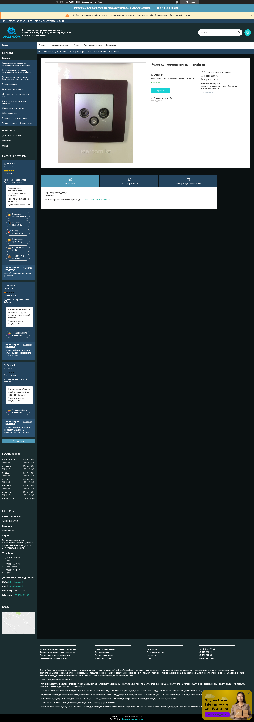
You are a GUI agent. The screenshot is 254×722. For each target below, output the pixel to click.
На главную (152, 649)
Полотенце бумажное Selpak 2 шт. (18, 200)
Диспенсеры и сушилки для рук (15, 95)
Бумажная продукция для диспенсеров (57, 652)
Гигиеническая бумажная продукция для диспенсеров (16, 64)
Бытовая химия (9, 84)
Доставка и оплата (93, 45)
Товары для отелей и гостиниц (17, 123)
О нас (76, 45)
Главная (42, 45)
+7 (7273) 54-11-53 (207, 649)
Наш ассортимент (59, 45)
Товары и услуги (50, 51)
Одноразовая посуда (12, 89)
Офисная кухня (9, 113)
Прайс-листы (9, 130)
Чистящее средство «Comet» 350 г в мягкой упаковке (19, 315)
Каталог (6, 58)
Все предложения (103, 658)
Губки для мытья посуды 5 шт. (16, 322)
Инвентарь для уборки (13, 108)
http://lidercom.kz (16, 582)
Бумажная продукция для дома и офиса (58, 649)
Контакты (111, 45)
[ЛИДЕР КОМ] (12, 32)
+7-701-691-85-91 (206, 655)
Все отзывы (18, 441)
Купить (160, 90)
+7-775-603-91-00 (206, 652)
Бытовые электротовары (72, 51)
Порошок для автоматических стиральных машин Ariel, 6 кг (17, 192)
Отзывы (6, 140)
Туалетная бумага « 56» (19, 205)
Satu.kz (140, 716)
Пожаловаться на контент (133, 719)
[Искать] (239, 32)
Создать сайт (87, 2)
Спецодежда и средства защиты (14, 102)
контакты (7, 53)
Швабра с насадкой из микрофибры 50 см (18, 393)
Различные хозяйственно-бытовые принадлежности (15, 78)
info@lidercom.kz (17, 586)
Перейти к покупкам (167, 7)
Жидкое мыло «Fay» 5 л (19, 309)
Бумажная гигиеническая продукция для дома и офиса (16, 71)
